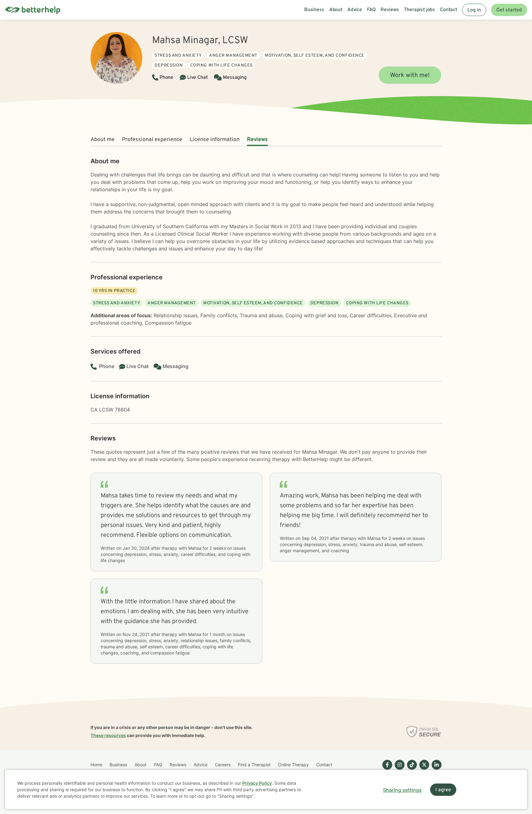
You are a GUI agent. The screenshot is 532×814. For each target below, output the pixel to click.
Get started (509, 10)
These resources (108, 735)
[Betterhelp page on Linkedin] (435, 770)
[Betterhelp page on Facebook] (386, 770)
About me (103, 139)
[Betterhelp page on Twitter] (423, 770)
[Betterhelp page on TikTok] (411, 770)
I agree (443, 790)
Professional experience (152, 139)
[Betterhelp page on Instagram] (398, 770)
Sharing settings (402, 790)
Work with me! (410, 75)
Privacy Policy (257, 783)
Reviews (257, 139)
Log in (474, 10)
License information (215, 139)
